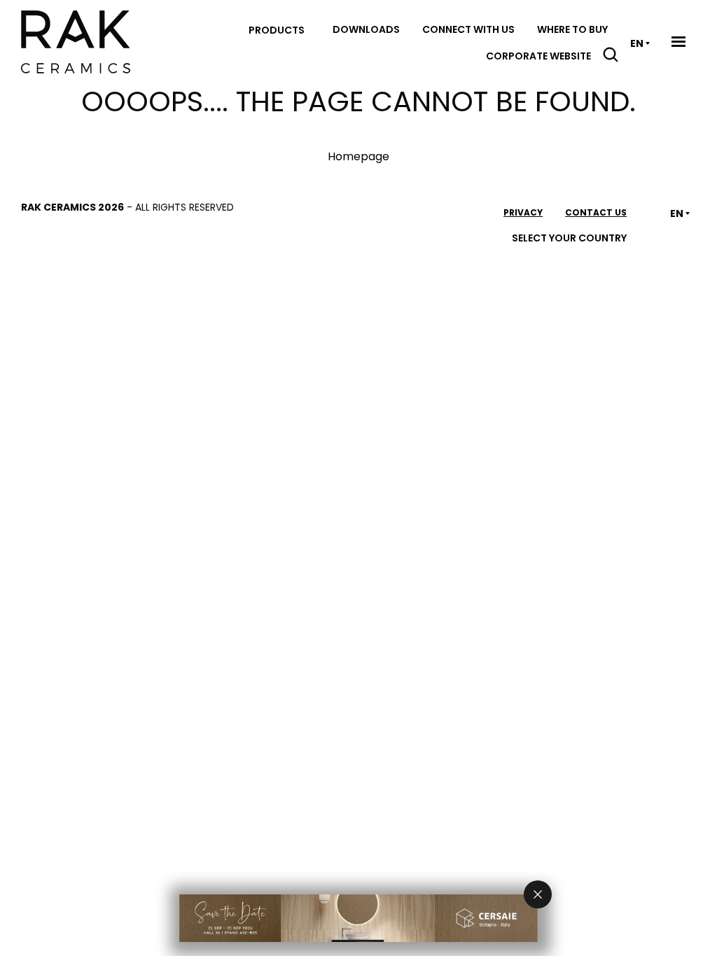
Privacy (523, 212)
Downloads (366, 29)
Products (277, 30)
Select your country (569, 238)
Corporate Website (538, 56)
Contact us (596, 212)
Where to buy (572, 29)
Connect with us (468, 29)
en (636, 43)
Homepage (358, 156)
